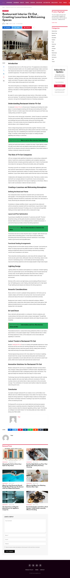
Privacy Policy (57, 92)
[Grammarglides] (3, 2)
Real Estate (55, 2)
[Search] (69, 2)
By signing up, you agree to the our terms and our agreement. (60, 91)
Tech (60, 2)
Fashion (32, 2)
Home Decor (5, 10)
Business (54, 35)
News (53, 50)
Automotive (46, 2)
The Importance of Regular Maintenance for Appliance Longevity (10, 508)
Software (54, 55)
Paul (7, 23)
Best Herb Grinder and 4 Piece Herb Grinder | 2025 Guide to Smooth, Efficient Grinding (37, 508)
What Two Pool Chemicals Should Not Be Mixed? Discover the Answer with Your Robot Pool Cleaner (13, 487)
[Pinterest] (3, 77)
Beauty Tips (54, 33)
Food (53, 42)
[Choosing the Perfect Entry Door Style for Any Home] (13, 454)
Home (3, 7)
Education (39, 2)
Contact (42, 569)
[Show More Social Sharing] (33, 27)
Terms (36, 569)
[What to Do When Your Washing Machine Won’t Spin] (37, 476)
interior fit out (18, 107)
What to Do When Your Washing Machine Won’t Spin (35, 486)
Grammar (16, 2)
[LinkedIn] (3, 73)
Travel (27, 2)
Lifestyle (54, 48)
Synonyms (9, 2)
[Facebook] (3, 66)
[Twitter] (3, 70)
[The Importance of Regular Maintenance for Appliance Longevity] (13, 497)
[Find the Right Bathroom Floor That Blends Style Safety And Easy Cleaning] (37, 454)
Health (22, 2)
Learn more (54, 22)
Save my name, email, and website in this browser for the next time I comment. (23, 547)
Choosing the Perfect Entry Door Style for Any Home (12, 465)
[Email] (3, 80)
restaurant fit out (16, 344)
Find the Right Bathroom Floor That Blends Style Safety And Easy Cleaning (36, 466)
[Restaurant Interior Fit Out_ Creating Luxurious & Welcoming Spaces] (25, 45)
